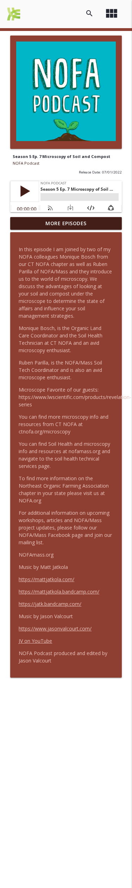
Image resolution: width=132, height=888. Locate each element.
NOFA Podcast (26, 163)
